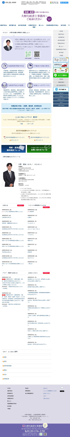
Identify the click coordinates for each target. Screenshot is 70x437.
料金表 (26, 388)
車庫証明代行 (33, 25)
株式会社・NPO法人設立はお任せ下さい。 (37, 344)
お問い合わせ (46, 398)
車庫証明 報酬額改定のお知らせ (9, 223)
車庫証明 (30, 252)
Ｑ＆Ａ (44, 395)
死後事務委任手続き (52, 25)
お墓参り (30, 217)
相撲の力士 (30, 240)
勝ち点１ (30, 263)
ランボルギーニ (31, 223)
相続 (5, 357)
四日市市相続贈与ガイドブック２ (40, 137)
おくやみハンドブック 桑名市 (27, 117)
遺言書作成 (12, 25)
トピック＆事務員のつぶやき (50, 390)
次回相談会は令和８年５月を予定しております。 (13, 234)
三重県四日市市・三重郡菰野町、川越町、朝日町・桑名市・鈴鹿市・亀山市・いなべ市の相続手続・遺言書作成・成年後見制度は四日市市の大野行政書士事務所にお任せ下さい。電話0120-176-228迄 (13, 298)
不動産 (8, 408)
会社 (5, 374)
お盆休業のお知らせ (6, 217)
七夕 (29, 246)
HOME (9, 388)
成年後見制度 (22, 25)
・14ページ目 (29, 123)
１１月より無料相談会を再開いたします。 (14, 211)
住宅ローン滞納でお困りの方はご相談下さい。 (38, 330)
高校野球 (32, 211)
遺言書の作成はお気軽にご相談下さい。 (37, 286)
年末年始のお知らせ (6, 252)
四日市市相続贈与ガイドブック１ (15, 137)
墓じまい (41, 25)
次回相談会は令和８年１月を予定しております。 (13, 257)
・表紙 (21, 123)
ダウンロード (14, 140)
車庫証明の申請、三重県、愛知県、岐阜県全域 (26, 106)
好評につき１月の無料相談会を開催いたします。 (13, 246)
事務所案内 (27, 390)
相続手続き (3, 25)
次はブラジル (31, 257)
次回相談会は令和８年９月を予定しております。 (13, 228)
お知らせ (45, 388)
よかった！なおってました (34, 228)
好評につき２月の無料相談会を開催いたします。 (13, 240)
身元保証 (63, 25)
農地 (5, 370)
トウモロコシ (31, 234)
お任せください (46, 393)
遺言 (5, 361)
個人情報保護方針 (29, 393)
